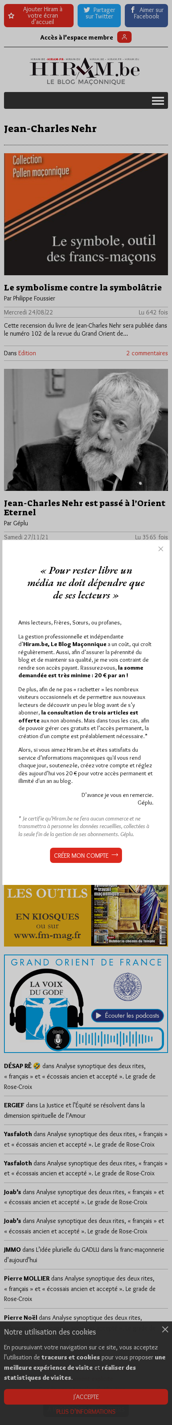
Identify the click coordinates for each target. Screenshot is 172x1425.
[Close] (161, 549)
